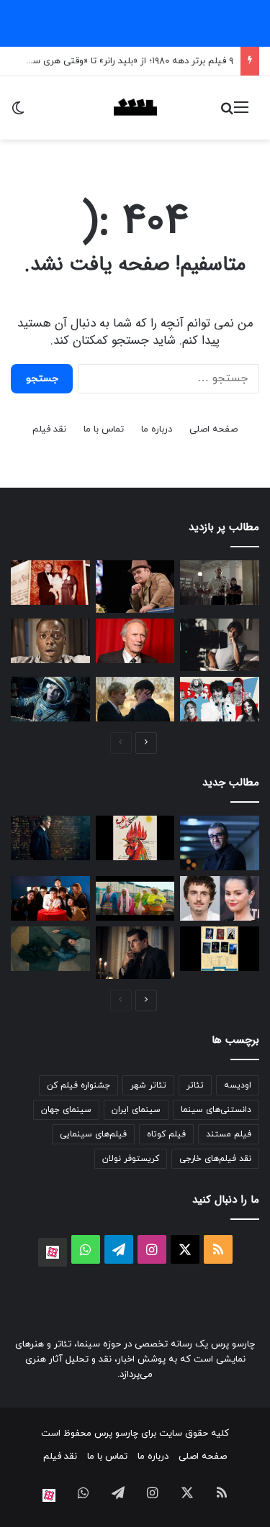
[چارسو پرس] (135, 107)
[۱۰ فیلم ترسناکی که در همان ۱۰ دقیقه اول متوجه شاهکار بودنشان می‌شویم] (50, 641)
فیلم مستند (228, 1134)
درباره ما (156, 429)
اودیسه (237, 1085)
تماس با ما (104, 429)
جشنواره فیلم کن (78, 1085)
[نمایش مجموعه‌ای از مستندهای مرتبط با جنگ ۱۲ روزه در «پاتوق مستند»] (219, 948)
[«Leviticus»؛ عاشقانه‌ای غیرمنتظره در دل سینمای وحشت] (135, 699)
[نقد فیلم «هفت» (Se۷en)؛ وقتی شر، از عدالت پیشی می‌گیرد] (219, 582)
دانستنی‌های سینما (216, 1110)
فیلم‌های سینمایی (93, 1134)
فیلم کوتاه (166, 1134)
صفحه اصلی (213, 429)
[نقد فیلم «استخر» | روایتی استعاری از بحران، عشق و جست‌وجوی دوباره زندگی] (219, 645)
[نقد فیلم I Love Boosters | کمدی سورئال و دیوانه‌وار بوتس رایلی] (135, 898)
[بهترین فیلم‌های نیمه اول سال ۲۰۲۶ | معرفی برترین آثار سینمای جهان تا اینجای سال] (219, 699)
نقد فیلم (49, 429)
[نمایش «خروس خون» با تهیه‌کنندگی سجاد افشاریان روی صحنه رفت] (135, 838)
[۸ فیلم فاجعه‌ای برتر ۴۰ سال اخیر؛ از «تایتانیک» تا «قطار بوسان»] (50, 699)
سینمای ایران (136, 1110)
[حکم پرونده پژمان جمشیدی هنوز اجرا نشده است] (219, 843)
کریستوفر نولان (130, 1158)
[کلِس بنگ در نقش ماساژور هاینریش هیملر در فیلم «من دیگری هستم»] (135, 952)
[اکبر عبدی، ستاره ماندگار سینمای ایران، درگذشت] (135, 586)
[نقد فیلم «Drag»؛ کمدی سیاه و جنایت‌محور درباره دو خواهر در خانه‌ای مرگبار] (50, 948)
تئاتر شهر (148, 1085)
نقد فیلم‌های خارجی (215, 1158)
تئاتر (195, 1085)
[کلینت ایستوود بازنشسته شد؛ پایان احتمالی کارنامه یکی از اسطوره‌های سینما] (135, 641)
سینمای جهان (66, 1110)
